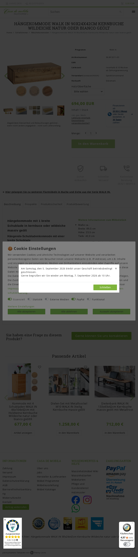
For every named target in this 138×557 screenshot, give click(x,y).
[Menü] (133, 524)
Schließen (105, 287)
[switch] (127, 544)
